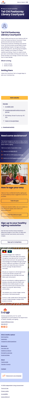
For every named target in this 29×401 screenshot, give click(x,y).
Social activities (5, 355)
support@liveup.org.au (19, 158)
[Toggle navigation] (22, 2)
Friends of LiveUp (5, 364)
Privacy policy (5, 391)
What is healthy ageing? (8, 334)
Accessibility (4, 394)
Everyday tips (5, 348)
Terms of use (4, 388)
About (3, 359)
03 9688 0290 (9, 107)
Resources (4, 346)
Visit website (14, 98)
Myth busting (4, 337)
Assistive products (6, 350)
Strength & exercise (6, 353)
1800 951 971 (14, 151)
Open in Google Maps (12, 121)
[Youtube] (6, 327)
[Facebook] (2, 327)
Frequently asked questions (8, 341)
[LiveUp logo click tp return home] (3, 2)
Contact (3, 369)
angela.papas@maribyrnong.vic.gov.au (15, 111)
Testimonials (4, 362)
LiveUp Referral (5, 397)
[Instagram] (4, 327)
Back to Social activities (10, 8)
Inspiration (4, 339)
